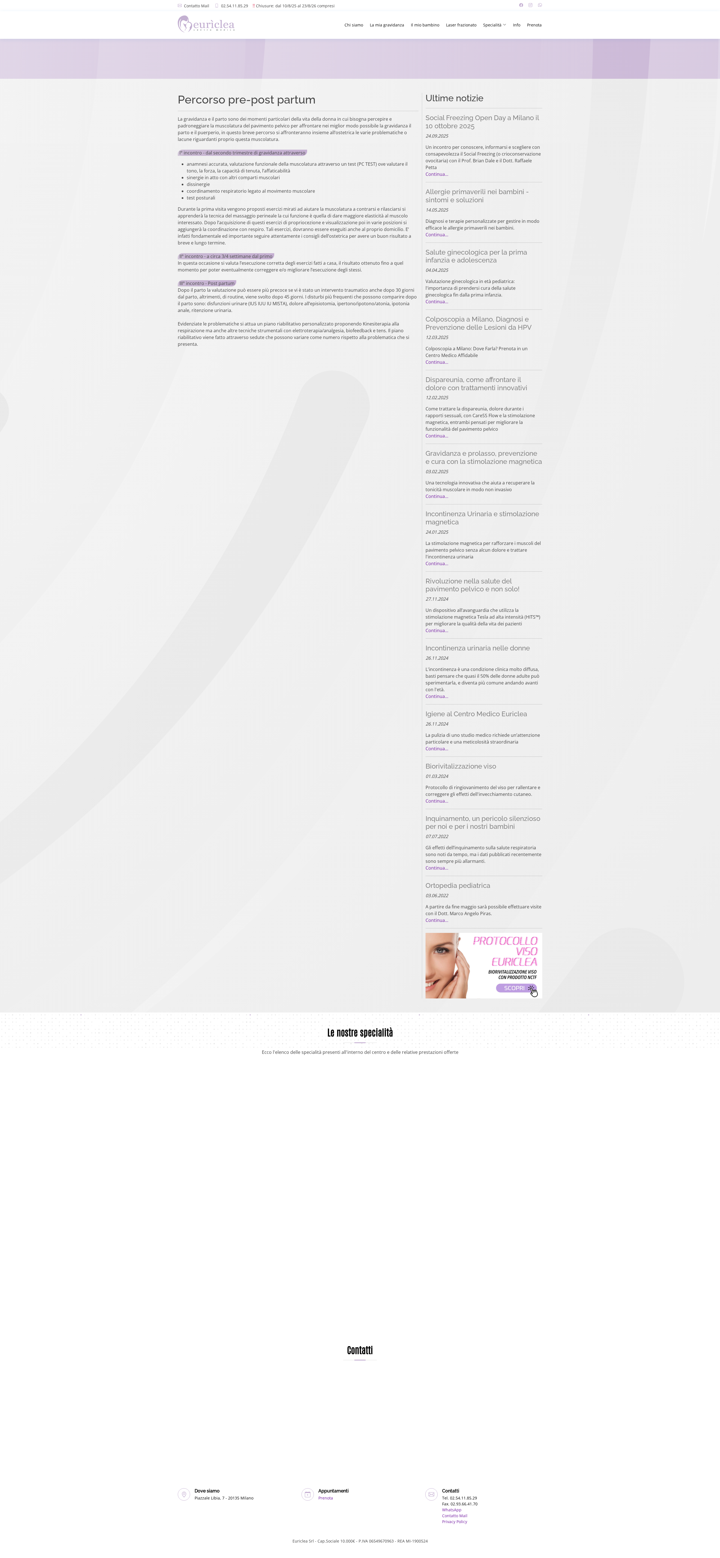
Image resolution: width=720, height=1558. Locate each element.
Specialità (492, 25)
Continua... (437, 174)
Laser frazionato (461, 25)
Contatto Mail (196, 5)
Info (516, 25)
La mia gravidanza (387, 25)
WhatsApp (452, 1509)
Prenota (534, 25)
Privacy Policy (454, 1521)
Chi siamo (354, 25)
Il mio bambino (425, 25)
